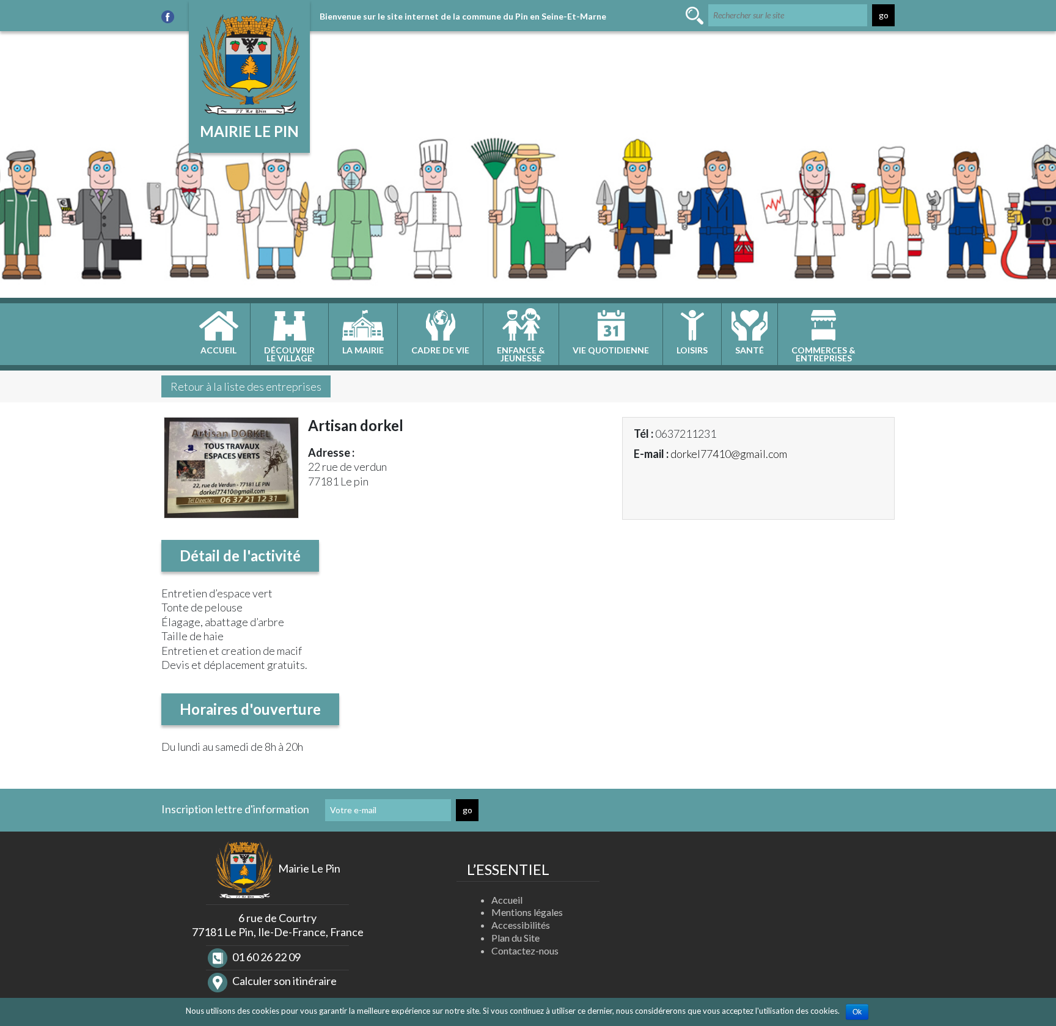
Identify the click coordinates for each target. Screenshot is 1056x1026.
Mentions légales (527, 912)
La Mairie (363, 350)
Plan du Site (515, 937)
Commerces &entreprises (823, 354)
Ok (857, 1012)
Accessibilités (520, 925)
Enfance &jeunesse (521, 354)
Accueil (218, 350)
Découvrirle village (289, 354)
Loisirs (692, 350)
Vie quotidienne (611, 350)
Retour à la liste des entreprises (245, 386)
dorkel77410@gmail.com (728, 453)
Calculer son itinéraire (283, 980)
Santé (749, 350)
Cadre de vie (440, 350)
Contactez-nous (525, 950)
